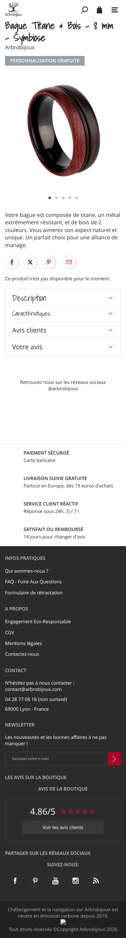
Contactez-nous (22, 654)
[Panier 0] (99, 9)
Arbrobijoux (20, 47)
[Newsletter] (114, 758)
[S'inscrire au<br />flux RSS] (95, 880)
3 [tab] (63, 197)
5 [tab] (76, 197)
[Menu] (115, 10)
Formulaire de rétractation (33, 593)
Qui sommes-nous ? (26, 571)
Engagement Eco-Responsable (38, 622)
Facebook (11, 262)
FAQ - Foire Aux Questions (33, 582)
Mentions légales (23, 643)
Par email (69, 262)
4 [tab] (70, 197)
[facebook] (15, 880)
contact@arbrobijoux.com (33, 689)
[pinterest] (35, 880)
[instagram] (75, 880)
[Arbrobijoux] (42, 9)
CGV (9, 633)
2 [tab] (56, 197)
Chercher (85, 9)
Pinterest (48, 262)
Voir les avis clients (63, 827)
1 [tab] (49, 197)
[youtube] (55, 880)
